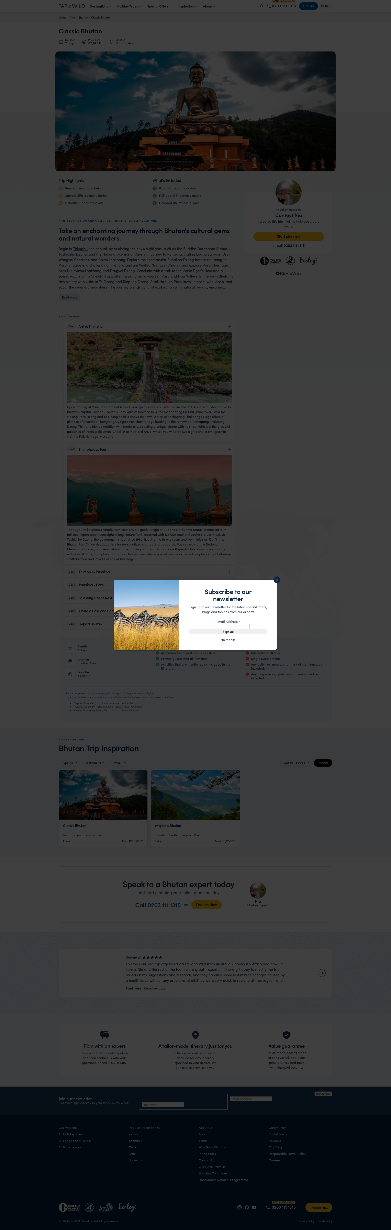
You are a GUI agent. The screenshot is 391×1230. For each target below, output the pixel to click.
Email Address (228, 621)
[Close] (277, 579)
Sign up (228, 631)
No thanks (228, 640)
